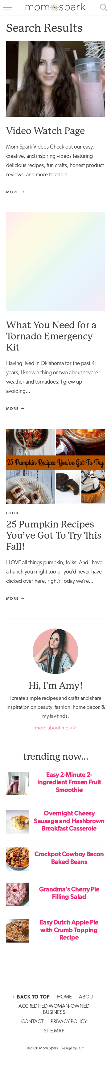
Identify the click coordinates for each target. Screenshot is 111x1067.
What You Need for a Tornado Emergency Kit (51, 336)
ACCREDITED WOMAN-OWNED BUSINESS (54, 1009)
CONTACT (32, 1021)
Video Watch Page (45, 130)
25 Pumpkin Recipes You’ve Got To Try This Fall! (53, 535)
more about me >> (55, 728)
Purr (80, 1048)
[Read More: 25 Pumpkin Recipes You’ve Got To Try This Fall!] (55, 466)
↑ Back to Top (31, 997)
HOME (64, 997)
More (13, 192)
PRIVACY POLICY (69, 1021)
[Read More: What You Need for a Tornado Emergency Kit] (55, 261)
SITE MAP (54, 1031)
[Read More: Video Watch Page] (55, 79)
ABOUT (87, 997)
